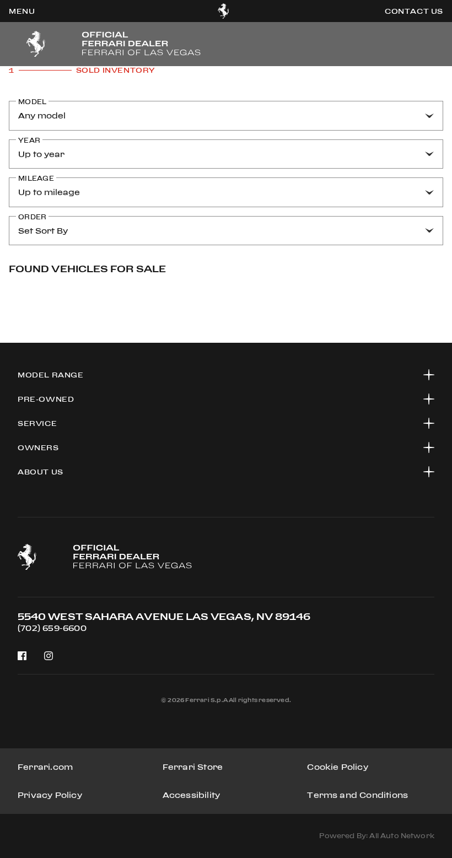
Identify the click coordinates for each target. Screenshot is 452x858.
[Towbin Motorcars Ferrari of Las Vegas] (223, 11)
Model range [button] (51, 375)
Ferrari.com (45, 767)
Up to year (41, 154)
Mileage (36, 178)
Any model (42, 115)
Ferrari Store (193, 767)
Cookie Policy (337, 767)
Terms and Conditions (357, 795)
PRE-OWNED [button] (46, 399)
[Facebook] (22, 655)
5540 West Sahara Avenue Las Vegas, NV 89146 (164, 616)
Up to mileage (49, 192)
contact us (414, 11)
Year (29, 140)
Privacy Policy (50, 795)
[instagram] (48, 656)
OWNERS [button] (38, 447)
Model (32, 101)
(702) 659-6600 (52, 628)
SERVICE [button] (37, 423)
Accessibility (191, 795)
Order (32, 216)
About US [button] (40, 472)
